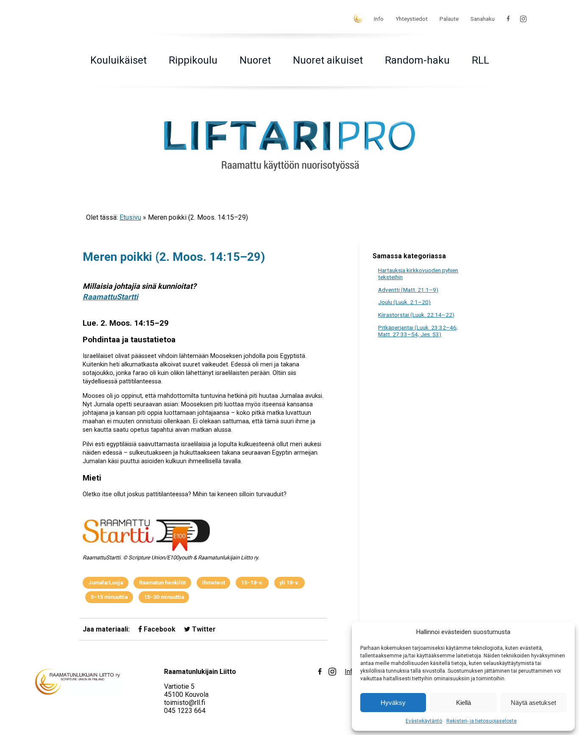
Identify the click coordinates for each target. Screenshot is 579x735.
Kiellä (463, 702)
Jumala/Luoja (105, 582)
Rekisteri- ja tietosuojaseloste (481, 721)
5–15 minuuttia (109, 597)
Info (379, 18)
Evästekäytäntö (424, 721)
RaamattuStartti (110, 296)
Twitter (203, 629)
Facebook (158, 629)
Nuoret (255, 60)
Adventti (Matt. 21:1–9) (408, 289)
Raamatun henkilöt (162, 582)
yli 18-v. (289, 582)
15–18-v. (252, 582)
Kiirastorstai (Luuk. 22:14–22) (416, 314)
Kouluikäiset (118, 60)
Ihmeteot (213, 582)
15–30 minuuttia (164, 597)
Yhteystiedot (411, 18)
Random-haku (417, 60)
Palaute (449, 18)
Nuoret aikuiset (328, 60)
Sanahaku (482, 18)
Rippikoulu (193, 60)
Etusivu (130, 217)
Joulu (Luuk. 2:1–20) (404, 302)
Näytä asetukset (533, 702)
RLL (480, 60)
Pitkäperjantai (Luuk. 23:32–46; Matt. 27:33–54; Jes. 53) (418, 331)
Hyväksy (393, 702)
